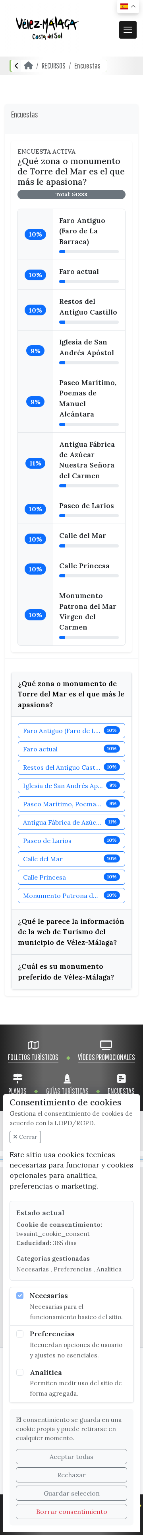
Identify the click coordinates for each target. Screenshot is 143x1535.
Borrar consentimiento (71, 1511)
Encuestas (87, 65)
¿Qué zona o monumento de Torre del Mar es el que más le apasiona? (71, 694)
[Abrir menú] (128, 30)
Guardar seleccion (72, 1493)
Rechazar (71, 1475)
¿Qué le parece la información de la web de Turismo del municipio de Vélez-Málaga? (71, 932)
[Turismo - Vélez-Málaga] (47, 28)
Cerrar (27, 1136)
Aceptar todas (71, 1457)
